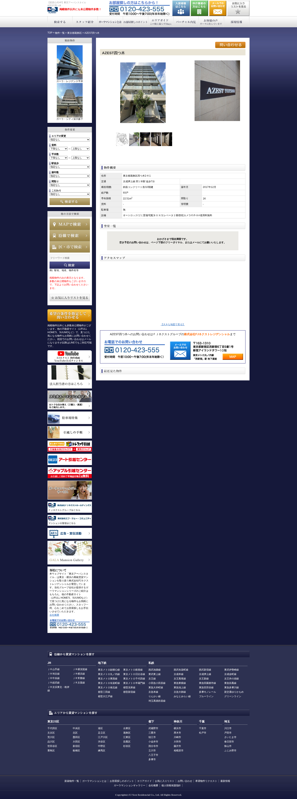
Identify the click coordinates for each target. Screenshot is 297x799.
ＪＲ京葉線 (79, 682)
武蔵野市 (153, 728)
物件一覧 (60, 33)
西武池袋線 (154, 669)
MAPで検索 (70, 224)
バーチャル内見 (186, 21)
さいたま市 (230, 737)
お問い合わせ (217, 8)
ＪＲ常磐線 (79, 678)
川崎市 (177, 737)
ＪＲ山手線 (53, 669)
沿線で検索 (70, 235)
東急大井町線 (155, 687)
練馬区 (101, 750)
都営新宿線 (129, 692)
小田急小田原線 (156, 683)
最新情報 (225, 781)
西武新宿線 (205, 669)
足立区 (101, 732)
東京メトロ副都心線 (109, 669)
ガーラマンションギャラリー (129, 785)
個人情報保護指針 (171, 785)
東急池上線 (180, 687)
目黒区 (127, 741)
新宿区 (76, 746)
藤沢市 (177, 746)
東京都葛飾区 (74, 33)
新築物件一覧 (71, 781)
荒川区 (51, 737)
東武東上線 (154, 674)
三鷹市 (152, 732)
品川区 (51, 741)
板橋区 (76, 750)
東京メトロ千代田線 (134, 678)
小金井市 (153, 741)
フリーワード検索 (70, 265)
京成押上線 (205, 674)
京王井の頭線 (231, 678)
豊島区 (51, 750)
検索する (60, 21)
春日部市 (229, 741)
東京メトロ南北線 (107, 687)
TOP (49, 32)
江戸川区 (103, 737)
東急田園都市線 (207, 683)
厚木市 (177, 732)
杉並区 (127, 746)
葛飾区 (127, 732)
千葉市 (202, 728)
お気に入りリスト (164, 781)
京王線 (152, 678)
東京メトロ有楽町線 (109, 683)
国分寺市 (153, 746)
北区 (75, 732)
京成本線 (178, 674)
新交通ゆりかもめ (234, 692)
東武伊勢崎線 (231, 669)
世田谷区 (52, 746)
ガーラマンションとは (110, 21)
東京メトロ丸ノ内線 (109, 674)
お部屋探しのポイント (135, 21)
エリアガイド (161, 21)
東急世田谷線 (206, 687)
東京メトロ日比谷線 (134, 674)
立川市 (152, 750)
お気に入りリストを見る (238, 8)
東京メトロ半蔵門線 (134, 683)
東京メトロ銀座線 (133, 669)
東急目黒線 (230, 683)
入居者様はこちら (181, 8)
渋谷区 (101, 741)
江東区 (127, 737)
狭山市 (228, 746)
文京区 (51, 732)
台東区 (127, 728)
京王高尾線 (180, 678)
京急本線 (153, 692)
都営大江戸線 (105, 696)
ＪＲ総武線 (53, 682)
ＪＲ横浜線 (79, 673)
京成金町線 (230, 674)
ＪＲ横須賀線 (80, 669)
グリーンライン (232, 696)
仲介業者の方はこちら (199, 8)
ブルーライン (206, 696)
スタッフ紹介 (85, 21)
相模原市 (178, 750)
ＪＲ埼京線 (53, 673)
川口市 (228, 728)
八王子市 (153, 755)
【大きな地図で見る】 (173, 324)
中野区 (101, 746)
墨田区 (76, 737)
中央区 (76, 728)
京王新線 (204, 678)
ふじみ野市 (230, 750)
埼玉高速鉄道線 (156, 700)
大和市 (177, 741)
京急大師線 (180, 692)
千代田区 (52, 728)
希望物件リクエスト (206, 781)
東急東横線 (180, 683)
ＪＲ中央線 (53, 678)
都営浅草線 (129, 687)
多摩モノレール (207, 692)
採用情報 (236, 21)
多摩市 (152, 759)
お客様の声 (211, 21)
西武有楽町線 (181, 669)
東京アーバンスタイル (52, 10)
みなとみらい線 (182, 696)
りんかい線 (154, 696)
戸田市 (228, 732)
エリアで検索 (70, 247)
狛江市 (152, 737)
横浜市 (177, 728)
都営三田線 (104, 692)
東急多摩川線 (231, 687)
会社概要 (54, 615)
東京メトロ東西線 (107, 678)
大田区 (76, 741)
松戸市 (202, 732)
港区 (100, 728)
